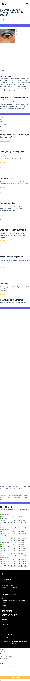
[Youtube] (7, 637)
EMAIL (1, 654)
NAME (1, 649)
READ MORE (3, 162)
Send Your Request (15, 677)
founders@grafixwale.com (9, 594)
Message (2, 663)
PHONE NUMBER (4, 658)
